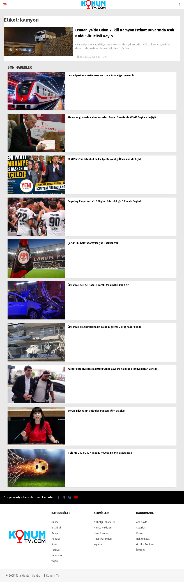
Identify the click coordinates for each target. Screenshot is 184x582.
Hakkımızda (143, 538)
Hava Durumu (101, 533)
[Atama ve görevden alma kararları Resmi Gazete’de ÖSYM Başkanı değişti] (36, 151)
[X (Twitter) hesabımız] (64, 497)
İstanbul (56, 527)
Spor (54, 544)
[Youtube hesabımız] (76, 497)
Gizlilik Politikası (145, 544)
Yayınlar (98, 544)
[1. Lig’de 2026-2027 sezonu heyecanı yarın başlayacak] (36, 486)
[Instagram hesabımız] (69, 497)
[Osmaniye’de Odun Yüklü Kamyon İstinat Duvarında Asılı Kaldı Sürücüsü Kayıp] (38, 55)
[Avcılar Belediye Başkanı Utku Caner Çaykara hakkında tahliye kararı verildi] (36, 402)
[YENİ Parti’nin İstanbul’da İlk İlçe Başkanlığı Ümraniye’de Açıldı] (36, 192)
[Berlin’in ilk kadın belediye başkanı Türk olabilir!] (36, 444)
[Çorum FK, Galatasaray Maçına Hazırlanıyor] (36, 276)
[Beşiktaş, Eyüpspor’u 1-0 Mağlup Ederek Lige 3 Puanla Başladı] (36, 234)
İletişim (140, 549)
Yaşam (54, 561)
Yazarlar (140, 527)
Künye (139, 533)
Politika (55, 538)
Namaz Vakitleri (103, 527)
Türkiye (55, 549)
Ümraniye (56, 555)
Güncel (55, 522)
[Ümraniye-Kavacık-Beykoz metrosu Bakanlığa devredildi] (36, 109)
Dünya (54, 533)
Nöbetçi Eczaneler (104, 522)
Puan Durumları (103, 538)
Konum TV (52, 575)
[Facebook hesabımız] (58, 497)
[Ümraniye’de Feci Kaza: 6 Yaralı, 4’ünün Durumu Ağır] (36, 318)
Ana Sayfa (141, 522)
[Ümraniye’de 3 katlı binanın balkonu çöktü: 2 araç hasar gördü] (36, 360)
